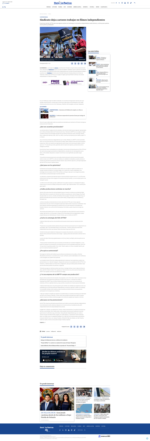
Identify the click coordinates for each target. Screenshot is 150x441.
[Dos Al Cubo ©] (104, 437)
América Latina (90, 426)
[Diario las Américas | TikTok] (131, 3)
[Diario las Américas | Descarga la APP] (47, 360)
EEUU (84, 426)
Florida (79, 426)
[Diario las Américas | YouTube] (125, 3)
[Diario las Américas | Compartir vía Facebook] (72, 63)
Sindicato (49, 73)
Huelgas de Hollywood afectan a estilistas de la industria (54, 340)
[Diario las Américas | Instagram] (122, 3)
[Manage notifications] (147, 438)
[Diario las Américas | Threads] (128, 3)
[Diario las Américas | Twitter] (119, 2)
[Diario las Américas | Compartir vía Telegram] (85, 63)
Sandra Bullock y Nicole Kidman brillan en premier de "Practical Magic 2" (58, 345)
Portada (61, 426)
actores (56, 68)
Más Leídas (73, 426)
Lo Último (67, 426)
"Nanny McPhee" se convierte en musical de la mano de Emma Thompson (58, 342)
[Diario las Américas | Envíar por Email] (82, 63)
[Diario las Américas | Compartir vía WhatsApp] (78, 63)
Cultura (49, 13)
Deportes (97, 426)
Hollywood (51, 69)
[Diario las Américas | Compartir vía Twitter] (75, 63)
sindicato (59, 331)
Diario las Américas (43, 13)
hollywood (53, 331)
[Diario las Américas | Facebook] (116, 2)
